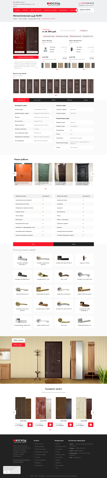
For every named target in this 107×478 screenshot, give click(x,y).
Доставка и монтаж (61, 446)
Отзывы (58, 452)
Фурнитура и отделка (50, 10)
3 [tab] (54, 69)
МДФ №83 (43, 421)
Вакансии (58, 463)
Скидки (58, 444)
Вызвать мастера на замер (25, 57)
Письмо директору (18, 462)
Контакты (72, 10)
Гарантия (58, 460)
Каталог (25, 10)
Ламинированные (39, 446)
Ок (6, 472)
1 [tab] (50, 69)
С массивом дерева (40, 454)
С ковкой (37, 457)
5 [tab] (59, 69)
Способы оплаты (60, 454)
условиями (12, 468)
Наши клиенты (60, 465)
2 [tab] (52, 69)
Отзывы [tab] (86, 100)
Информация (63, 10)
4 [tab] (57, 69)
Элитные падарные (40, 460)
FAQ (57, 468)
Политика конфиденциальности (21, 460)
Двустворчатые (39, 465)
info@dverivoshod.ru (20, 2)
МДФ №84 (63, 421)
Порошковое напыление (41, 452)
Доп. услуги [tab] (37, 100)
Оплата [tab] (53, 100)
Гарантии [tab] (69, 100)
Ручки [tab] (33, 244)
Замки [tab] (73, 244)
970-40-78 (87, 3)
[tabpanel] (44, 65)
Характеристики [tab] (21, 100)
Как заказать (59, 457)
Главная (17, 10)
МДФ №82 (23, 421)
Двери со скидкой (35, 10)
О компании (59, 449)
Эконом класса (39, 444)
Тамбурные (38, 463)
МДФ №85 (84, 421)
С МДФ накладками (40, 449)
